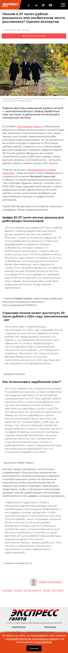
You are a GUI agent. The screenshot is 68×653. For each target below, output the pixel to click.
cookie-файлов (43, 642)
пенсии (46, 590)
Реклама (50, 627)
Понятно (34, 648)
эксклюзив (57, 590)
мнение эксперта (32, 590)
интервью (8, 590)
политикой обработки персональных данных (32, 639)
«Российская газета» (29, 126)
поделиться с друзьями (34, 36)
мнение (18, 590)
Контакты (18, 627)
